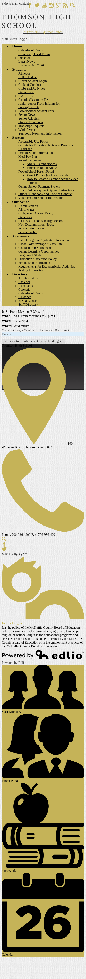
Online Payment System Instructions (51, 190)
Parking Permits (28, 107)
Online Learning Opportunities (38, 251)
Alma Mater (26, 209)
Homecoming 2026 (31, 65)
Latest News (26, 61)
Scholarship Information (34, 262)
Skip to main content (15, 3)
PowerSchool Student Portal (37, 111)
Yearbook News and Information (40, 133)
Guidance (24, 297)
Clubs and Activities (31, 88)
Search (72, 5)
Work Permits (27, 129)
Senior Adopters (29, 118)
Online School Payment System (39, 186)
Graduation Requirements (35, 247)
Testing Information (31, 270)
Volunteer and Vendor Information (40, 197)
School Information (31, 228)
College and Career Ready (35, 213)
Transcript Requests (31, 126)
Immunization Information (35, 152)
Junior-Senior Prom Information (39, 103)
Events (6, 334)
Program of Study (30, 255)
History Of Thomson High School (40, 221)
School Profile (27, 232)
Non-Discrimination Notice (36, 224)
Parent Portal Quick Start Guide (47, 175)
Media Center (27, 301)
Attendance (25, 286)
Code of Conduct (29, 84)
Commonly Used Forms (34, 54)
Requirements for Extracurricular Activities (46, 266)
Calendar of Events (31, 50)
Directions (25, 58)
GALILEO (25, 96)
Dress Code (26, 92)
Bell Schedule (27, 77)
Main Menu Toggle (14, 39)
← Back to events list (18, 341)
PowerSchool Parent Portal (36, 171)
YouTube (44, 5)
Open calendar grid (49, 341)
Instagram (51, 5)
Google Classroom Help (34, 99)
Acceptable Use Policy (33, 141)
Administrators (28, 278)
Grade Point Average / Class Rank (40, 244)
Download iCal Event (54, 330)
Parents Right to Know (42, 167)
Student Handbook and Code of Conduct (45, 194)
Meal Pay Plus (27, 156)
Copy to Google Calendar (19, 330)
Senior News (26, 114)
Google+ (58, 5)
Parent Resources (29, 160)
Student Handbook (30, 122)
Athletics (24, 73)
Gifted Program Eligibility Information (43, 240)
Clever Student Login (32, 81)
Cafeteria (24, 289)
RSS (65, 5)
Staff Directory (28, 304)
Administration (28, 206)
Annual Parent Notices (42, 164)
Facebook (29, 5)
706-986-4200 (21, 534)
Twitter (36, 5)
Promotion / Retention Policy (37, 259)
